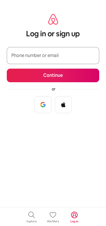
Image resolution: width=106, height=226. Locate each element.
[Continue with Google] (42, 104)
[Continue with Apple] (63, 104)
